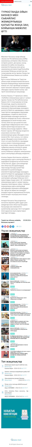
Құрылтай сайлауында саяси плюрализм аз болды (18, 298)
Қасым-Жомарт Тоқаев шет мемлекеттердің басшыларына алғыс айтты (19, 276)
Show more (8, 366)
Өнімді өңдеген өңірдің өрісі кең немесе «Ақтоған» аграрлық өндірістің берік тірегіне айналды (19, 323)
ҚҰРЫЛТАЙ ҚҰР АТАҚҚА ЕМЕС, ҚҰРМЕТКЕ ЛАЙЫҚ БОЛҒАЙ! (19, 354)
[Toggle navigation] (30, 5)
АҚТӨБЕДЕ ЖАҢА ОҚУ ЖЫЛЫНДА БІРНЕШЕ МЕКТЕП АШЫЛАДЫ (19, 337)
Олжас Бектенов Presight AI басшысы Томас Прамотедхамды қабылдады (20, 314)
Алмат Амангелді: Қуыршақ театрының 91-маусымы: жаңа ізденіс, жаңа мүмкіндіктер (18, 244)
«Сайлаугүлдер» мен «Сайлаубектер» (16, 267)
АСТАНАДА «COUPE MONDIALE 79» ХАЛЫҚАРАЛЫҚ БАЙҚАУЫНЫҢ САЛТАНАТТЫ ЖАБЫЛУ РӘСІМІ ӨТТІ (20, 236)
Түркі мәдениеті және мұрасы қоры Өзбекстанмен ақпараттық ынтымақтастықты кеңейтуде (20, 260)
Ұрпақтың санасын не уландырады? (20, 290)
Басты (12, 278)
